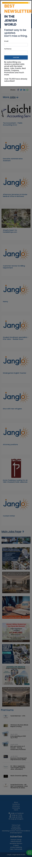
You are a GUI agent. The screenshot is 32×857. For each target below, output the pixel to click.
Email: (6, 41)
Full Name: (8, 49)
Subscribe (16, 57)
